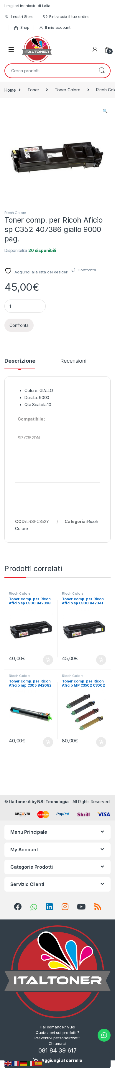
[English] (8, 1062)
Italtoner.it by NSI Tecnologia (39, 801)
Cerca (101, 71)
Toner (33, 89)
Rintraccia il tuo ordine (69, 16)
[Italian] (31, 1062)
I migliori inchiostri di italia (27, 5)
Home (10, 89)
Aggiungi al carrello (61, 1060)
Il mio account (57, 27)
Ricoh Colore (15, 213)
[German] (23, 1062)
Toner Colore (67, 89)
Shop (24, 27)
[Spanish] (39, 1062)
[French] (16, 1062)
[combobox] (49, 71)
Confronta (87, 270)
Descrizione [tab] (19, 361)
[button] (105, 111)
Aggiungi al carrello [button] (44, 660)
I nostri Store (22, 16)
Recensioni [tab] (73, 361)
